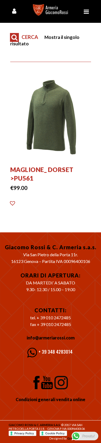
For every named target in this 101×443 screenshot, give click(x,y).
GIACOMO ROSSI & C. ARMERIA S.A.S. (35, 425)
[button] (12, 204)
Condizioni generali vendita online (50, 399)
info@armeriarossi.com (51, 337)
